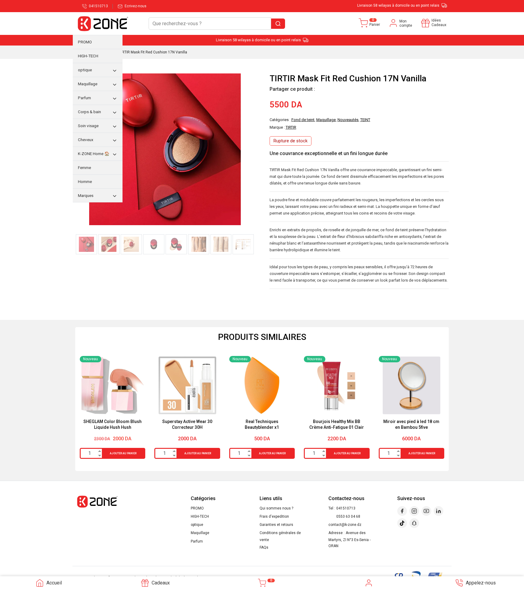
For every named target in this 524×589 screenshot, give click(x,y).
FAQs (264, 547)
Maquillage (200, 533)
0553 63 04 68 (348, 516)
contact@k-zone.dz (344, 525)
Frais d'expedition (274, 516)
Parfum (197, 541)
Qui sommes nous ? (276, 508)
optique (197, 525)
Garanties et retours (276, 525)
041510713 (345, 508)
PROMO (197, 508)
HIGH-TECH (200, 516)
